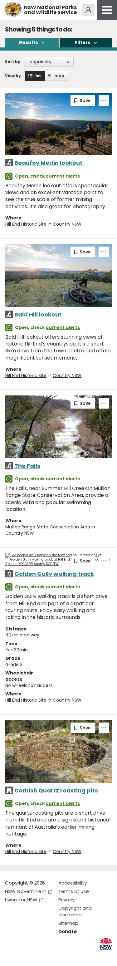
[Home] (13, 9)
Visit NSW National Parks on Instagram (24, 956)
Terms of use (73, 891)
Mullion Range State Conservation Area (47, 527)
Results (28, 42)
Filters (82, 42)
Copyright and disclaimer (75, 911)
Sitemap (68, 923)
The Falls (27, 466)
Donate (67, 931)
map (59, 75)
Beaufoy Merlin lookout (48, 163)
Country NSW (67, 224)
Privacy (66, 899)
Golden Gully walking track (54, 574)
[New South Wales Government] (106, 944)
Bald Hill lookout (37, 314)
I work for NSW (21, 899)
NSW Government (25, 891)
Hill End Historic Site (25, 224)
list (37, 75)
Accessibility (72, 883)
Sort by (12, 61)
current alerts (63, 176)
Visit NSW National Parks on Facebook (11, 956)
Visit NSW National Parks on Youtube (37, 956)
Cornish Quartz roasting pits (56, 790)
